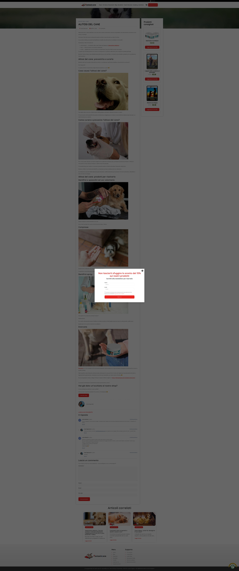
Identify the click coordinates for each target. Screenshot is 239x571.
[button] (142, 270)
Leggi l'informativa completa (119, 293)
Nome (106, 282)
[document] (119, 285)
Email (106, 287)
